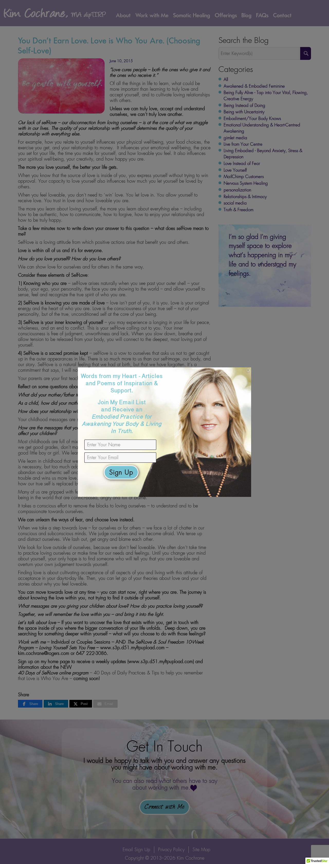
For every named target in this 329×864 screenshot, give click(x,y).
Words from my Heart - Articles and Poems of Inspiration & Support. (122, 405)
